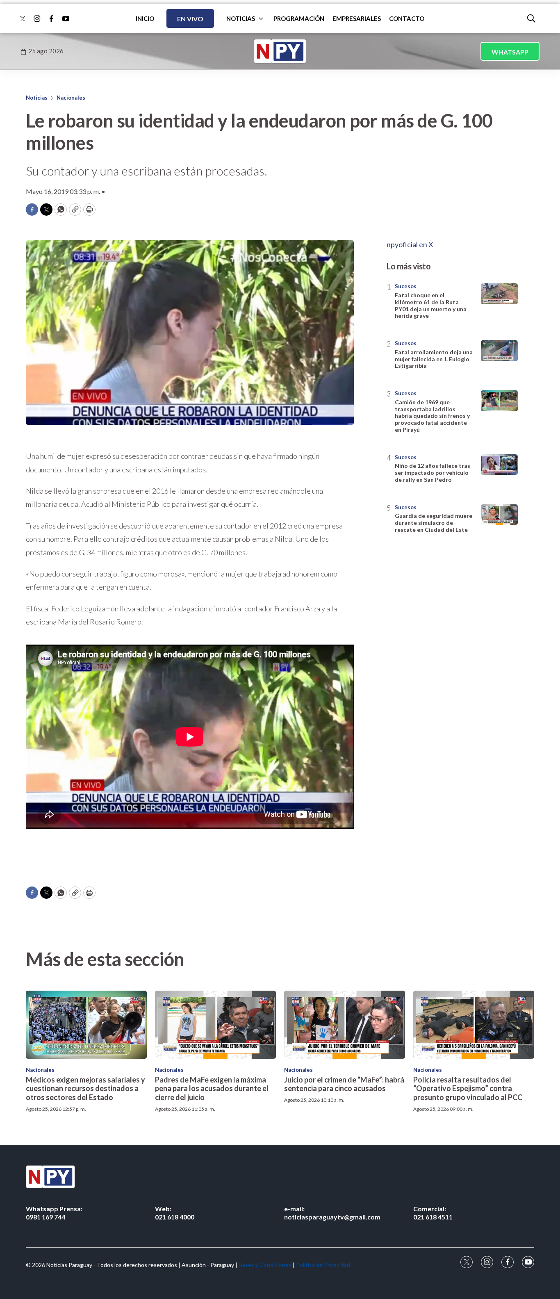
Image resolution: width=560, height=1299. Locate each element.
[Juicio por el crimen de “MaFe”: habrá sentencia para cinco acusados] (344, 1025)
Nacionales (71, 97)
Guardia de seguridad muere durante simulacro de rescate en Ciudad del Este (433, 522)
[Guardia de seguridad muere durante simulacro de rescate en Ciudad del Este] (499, 514)
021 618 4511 (433, 1212)
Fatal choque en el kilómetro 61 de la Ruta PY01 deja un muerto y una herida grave (431, 305)
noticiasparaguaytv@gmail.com (332, 1212)
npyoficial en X (410, 244)
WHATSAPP (510, 52)
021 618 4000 (174, 1212)
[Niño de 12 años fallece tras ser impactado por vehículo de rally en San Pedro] (499, 464)
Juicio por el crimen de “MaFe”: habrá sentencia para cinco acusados (344, 1084)
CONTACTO (406, 18)
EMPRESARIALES (356, 18)
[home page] (280, 51)
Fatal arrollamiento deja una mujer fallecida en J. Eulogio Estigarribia (434, 359)
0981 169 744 (54, 1212)
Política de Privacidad (323, 1264)
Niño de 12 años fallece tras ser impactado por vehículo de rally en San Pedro (432, 472)
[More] (261, 18)
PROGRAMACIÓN (298, 18)
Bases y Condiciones (265, 1264)
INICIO (145, 18)
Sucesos (406, 286)
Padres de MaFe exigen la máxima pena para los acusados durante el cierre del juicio (212, 1088)
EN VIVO (190, 19)
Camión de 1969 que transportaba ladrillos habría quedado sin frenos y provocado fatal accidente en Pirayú (432, 416)
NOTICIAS (240, 18)
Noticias (37, 97)
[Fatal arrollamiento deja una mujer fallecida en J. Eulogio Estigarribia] (499, 350)
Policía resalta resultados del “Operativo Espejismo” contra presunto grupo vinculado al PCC (467, 1088)
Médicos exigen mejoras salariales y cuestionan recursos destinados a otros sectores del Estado (85, 1088)
